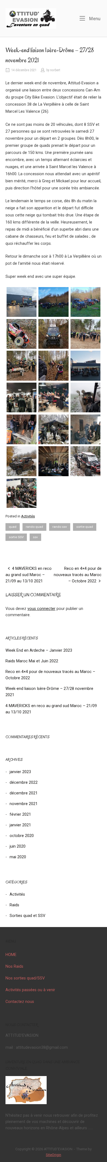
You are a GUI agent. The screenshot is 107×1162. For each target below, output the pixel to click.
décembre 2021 (24, 793)
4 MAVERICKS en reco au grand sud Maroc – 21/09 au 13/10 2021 (28, 574)
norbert (55, 70)
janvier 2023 (20, 772)
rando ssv (59, 527)
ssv (35, 537)
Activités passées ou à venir (30, 990)
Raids (14, 905)
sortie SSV (16, 537)
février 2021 (20, 814)
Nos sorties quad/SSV (25, 978)
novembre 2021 (24, 804)
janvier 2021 (20, 825)
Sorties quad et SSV (27, 915)
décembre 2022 (24, 782)
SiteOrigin (53, 1155)
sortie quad (84, 527)
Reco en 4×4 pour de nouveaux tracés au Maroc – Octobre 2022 (78, 574)
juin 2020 (18, 846)
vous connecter (41, 608)
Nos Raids (14, 966)
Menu (94, 18)
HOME (10, 954)
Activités (28, 516)
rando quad (34, 527)
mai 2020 (18, 857)
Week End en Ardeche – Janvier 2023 (38, 650)
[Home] (30, 18)
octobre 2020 (22, 835)
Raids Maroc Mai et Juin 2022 (31, 661)
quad (12, 527)
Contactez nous (19, 1001)
